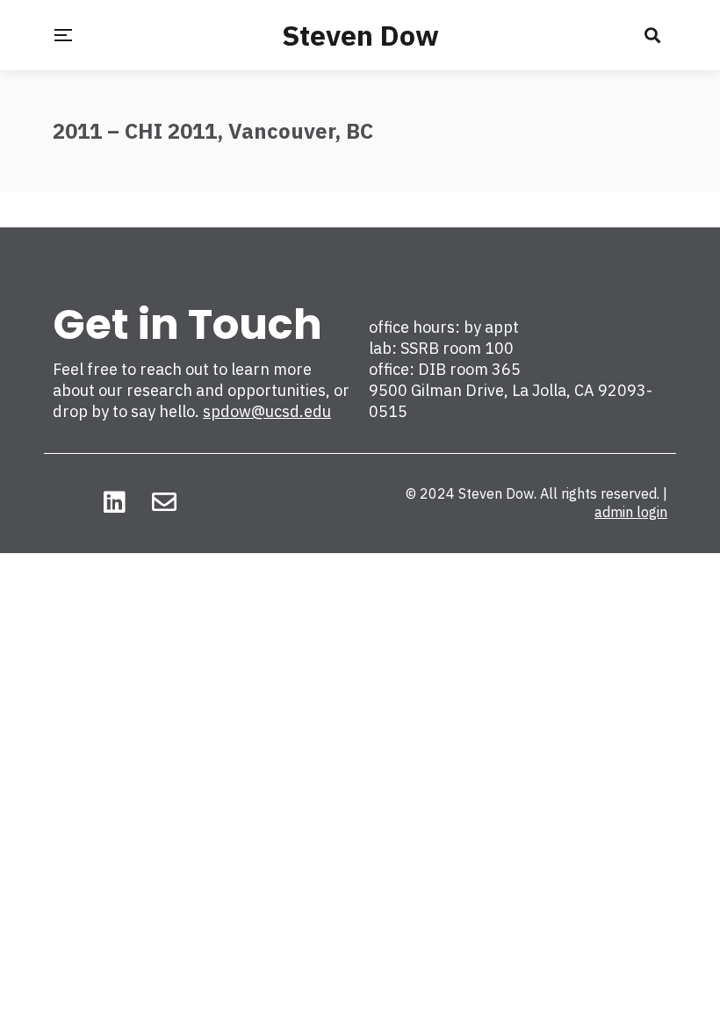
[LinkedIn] (115, 502)
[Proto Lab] (213, 502)
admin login (630, 512)
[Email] (164, 502)
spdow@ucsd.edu (267, 411)
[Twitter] (65, 502)
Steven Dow (360, 35)
